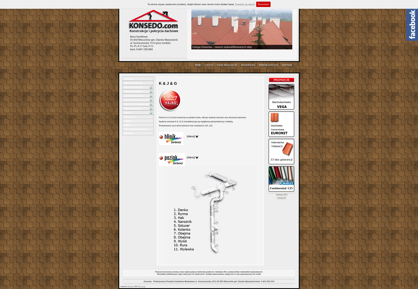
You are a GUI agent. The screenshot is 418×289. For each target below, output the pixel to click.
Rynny (127, 112)
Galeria (128, 121)
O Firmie (129, 78)
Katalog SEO (281, 194)
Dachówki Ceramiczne (136, 100)
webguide (281, 198)
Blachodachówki (133, 87)
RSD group (141, 286)
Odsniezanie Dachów (136, 129)
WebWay (130, 286)
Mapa (127, 125)
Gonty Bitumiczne (134, 95)
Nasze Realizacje (133, 83)
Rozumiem (263, 4)
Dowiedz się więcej (245, 4)
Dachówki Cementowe (136, 104)
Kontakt (128, 133)
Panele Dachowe (133, 91)
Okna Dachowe (132, 108)
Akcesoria (129, 117)
